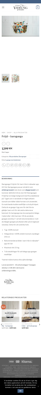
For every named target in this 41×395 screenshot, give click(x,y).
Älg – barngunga (7, 326)
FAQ (14, 367)
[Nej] (38, 387)
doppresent (30, 190)
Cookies (8, 367)
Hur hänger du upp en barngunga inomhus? (20, 372)
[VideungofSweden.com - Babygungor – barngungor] (20, 7)
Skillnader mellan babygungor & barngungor (20, 374)
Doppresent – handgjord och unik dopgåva (20, 370)
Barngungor (22, 156)
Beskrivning (7, 179)
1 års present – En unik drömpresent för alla (21, 369)
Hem (3, 132)
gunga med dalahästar (13, 160)
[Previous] (5, 44)
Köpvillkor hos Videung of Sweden (24, 365)
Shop (9, 132)
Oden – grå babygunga (29, 326)
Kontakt (5, 365)
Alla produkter (20, 132)
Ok (20, 391)
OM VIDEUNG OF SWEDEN (26, 367)
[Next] (36, 44)
